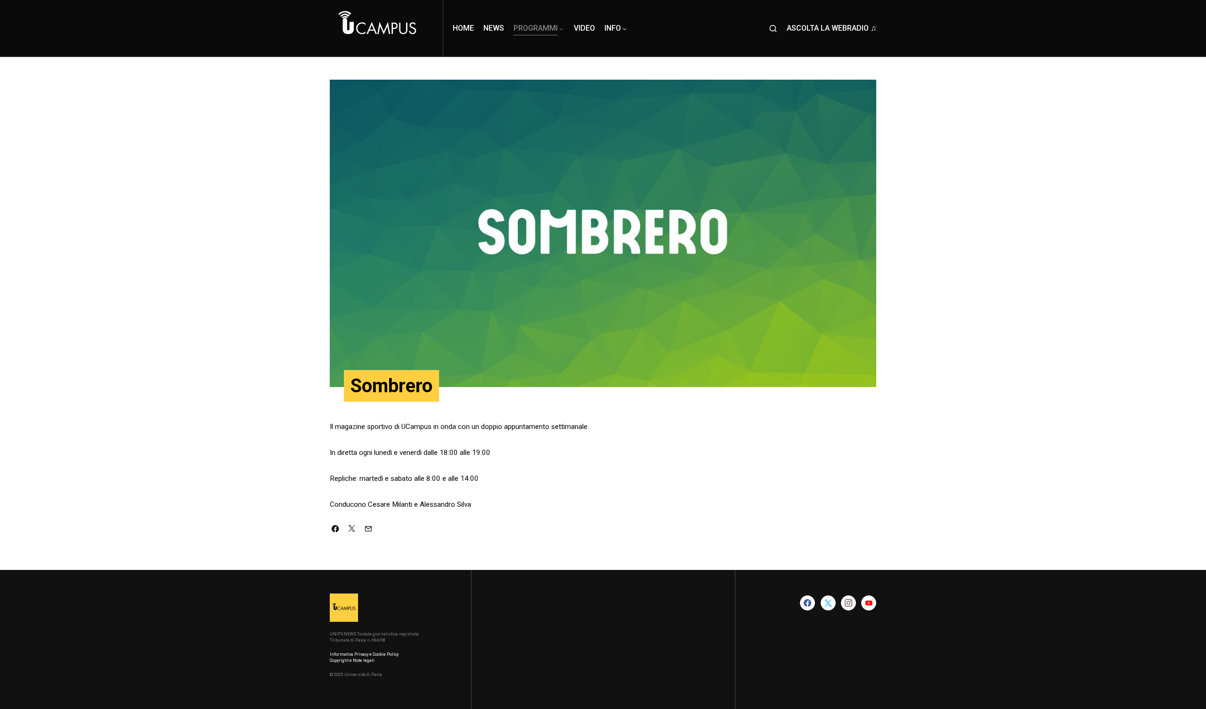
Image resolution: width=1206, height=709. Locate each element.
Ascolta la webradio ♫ (831, 28)
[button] (773, 28)
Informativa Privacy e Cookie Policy (364, 654)
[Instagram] (848, 603)
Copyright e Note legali (352, 660)
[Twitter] (828, 603)
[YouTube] (868, 603)
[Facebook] (807, 603)
